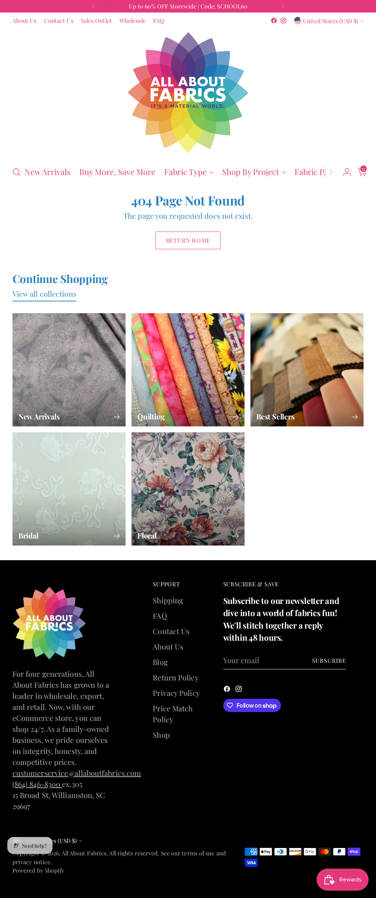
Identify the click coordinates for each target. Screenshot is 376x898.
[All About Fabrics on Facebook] (182, 555)
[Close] (280, 335)
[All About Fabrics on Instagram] (193, 555)
